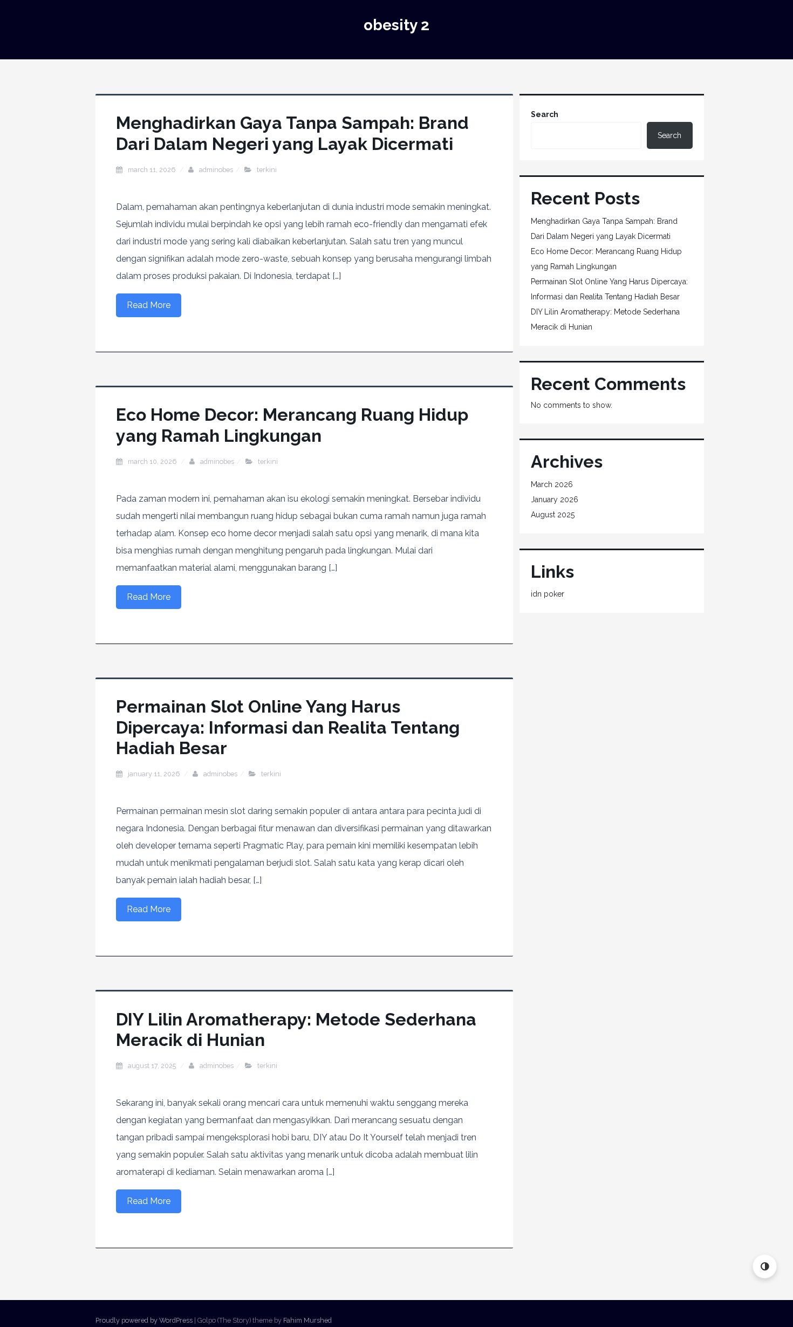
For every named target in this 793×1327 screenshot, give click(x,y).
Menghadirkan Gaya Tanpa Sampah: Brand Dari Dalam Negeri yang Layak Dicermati (292, 133)
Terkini (267, 170)
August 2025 (553, 514)
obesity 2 (396, 25)
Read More (148, 305)
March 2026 (552, 484)
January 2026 (554, 499)
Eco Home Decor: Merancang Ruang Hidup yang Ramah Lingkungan (292, 425)
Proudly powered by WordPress (144, 1320)
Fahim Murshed (307, 1320)
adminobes (216, 170)
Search (544, 114)
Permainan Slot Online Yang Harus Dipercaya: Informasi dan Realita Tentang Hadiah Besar (288, 727)
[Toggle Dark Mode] (765, 1266)
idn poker (547, 594)
